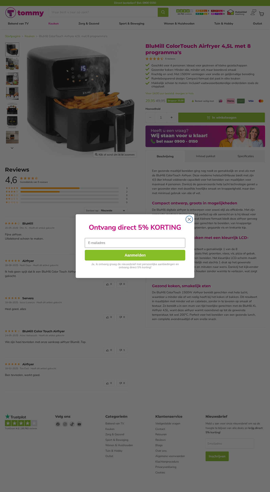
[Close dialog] (189, 219)
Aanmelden (135, 255)
